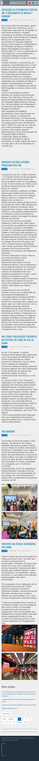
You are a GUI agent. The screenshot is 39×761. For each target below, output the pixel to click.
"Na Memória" (8, 431)
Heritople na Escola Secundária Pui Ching (19, 545)
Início (4, 719)
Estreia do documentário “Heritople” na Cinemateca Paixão (19, 705)
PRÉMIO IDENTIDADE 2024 (9, 708)
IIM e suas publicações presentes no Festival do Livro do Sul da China (19, 340)
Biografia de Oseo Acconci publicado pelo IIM (15, 163)
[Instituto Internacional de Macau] (1, 0)
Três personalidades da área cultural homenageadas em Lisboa (18, 700)
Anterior (11, 719)
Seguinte (19, 722)
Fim (26, 722)
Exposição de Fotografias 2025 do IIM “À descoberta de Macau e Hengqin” (19, 13)
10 (13, 722)
